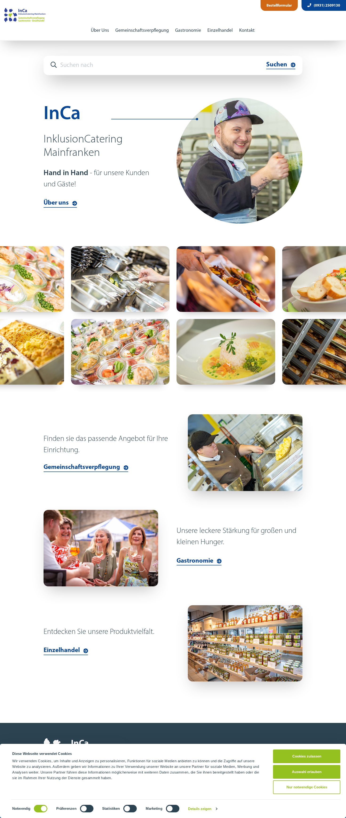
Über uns (56, 203)
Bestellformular (279, 6)
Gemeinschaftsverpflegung (142, 30)
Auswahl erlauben (307, 772)
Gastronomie (188, 30)
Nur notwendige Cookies (306, 787)
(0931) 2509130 (326, 6)
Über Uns (100, 30)
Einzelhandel (220, 30)
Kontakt (247, 30)
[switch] (86, 808)
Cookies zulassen (306, 756)
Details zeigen (199, 809)
